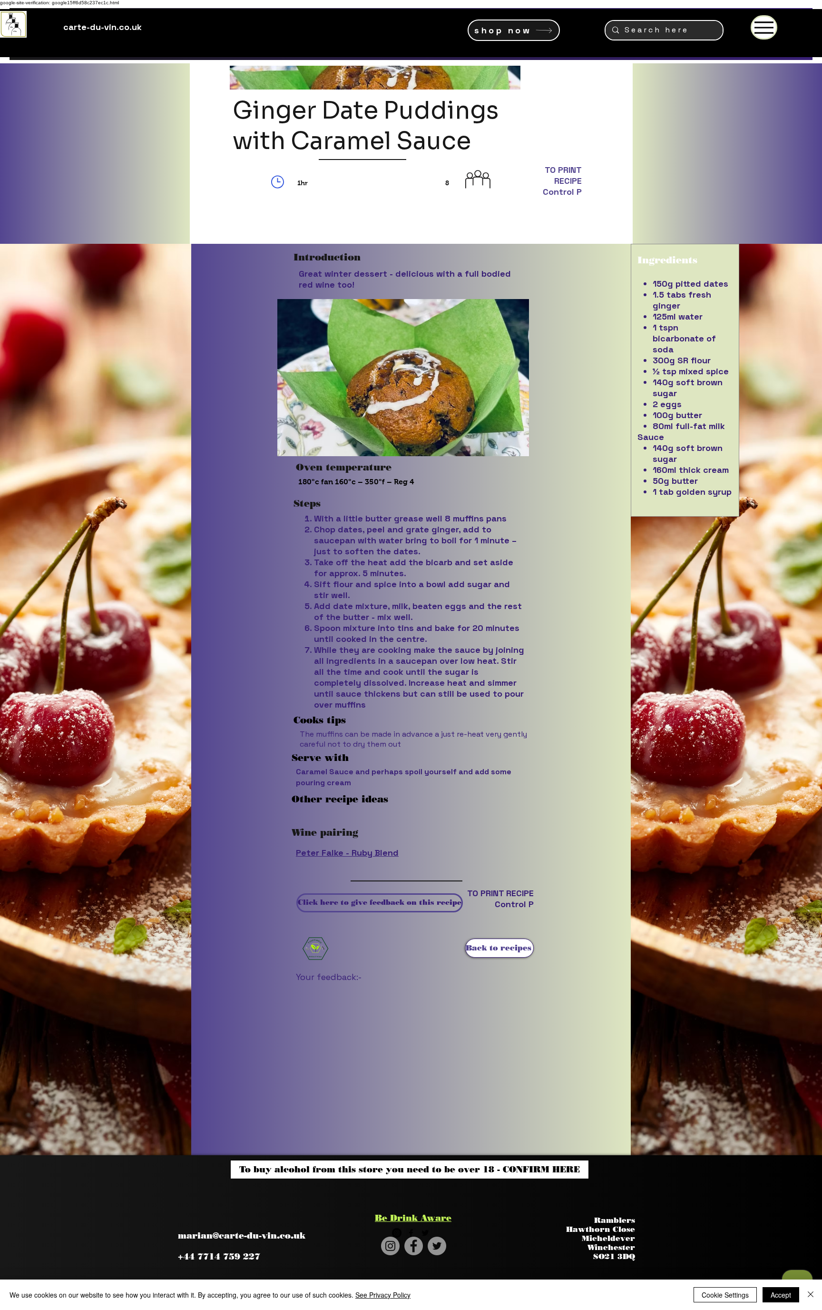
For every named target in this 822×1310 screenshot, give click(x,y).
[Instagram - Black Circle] (396, 1233)
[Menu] (764, 27)
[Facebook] (413, 1246)
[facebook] (411, 1233)
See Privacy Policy (383, 1295)
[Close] (810, 1294)
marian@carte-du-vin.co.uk (241, 1235)
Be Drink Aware (413, 1218)
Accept (781, 1295)
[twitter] (425, 1233)
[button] (394, 811)
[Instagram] (390, 1246)
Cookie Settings (725, 1295)
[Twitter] (437, 1246)
